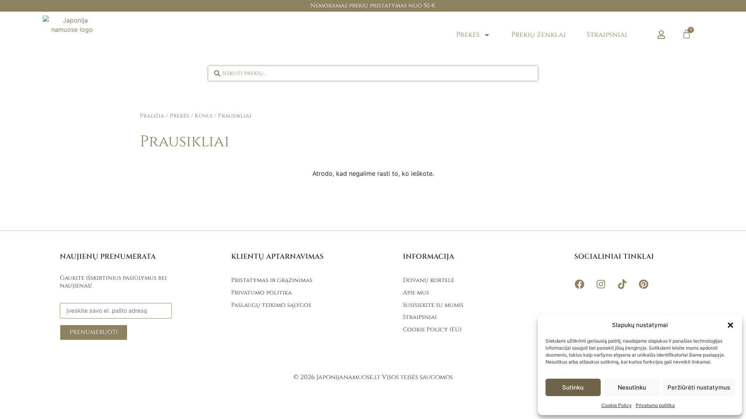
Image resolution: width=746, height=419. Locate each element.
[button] (730, 325)
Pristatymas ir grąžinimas (271, 280)
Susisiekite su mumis (433, 305)
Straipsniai (607, 35)
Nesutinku (632, 387)
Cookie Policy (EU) (432, 330)
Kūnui (204, 115)
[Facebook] (579, 284)
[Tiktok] (622, 284)
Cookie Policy (616, 405)
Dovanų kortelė (428, 280)
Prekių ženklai (538, 35)
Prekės (467, 35)
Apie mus (416, 293)
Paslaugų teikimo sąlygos (271, 305)
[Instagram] (600, 284)
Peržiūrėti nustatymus (699, 387)
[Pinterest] (643, 284)
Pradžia (152, 115)
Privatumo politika (655, 405)
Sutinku (573, 387)
